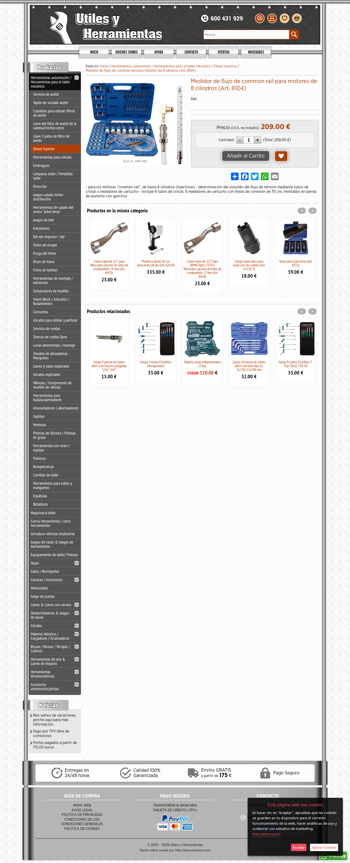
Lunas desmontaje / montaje (54, 345)
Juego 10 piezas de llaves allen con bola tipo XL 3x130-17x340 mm (249, 365)
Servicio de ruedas (46, 328)
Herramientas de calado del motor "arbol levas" (53, 209)
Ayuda (159, 52)
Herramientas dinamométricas (42, 674)
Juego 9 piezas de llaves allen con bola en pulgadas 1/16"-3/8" (109, 365)
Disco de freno (43, 261)
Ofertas (224, 52)
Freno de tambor (45, 270)
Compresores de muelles (51, 291)
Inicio (94, 52)
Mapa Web (82, 805)
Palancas (39, 458)
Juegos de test (43, 220)
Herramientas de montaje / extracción (53, 280)
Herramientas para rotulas (52, 157)
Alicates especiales (46, 374)
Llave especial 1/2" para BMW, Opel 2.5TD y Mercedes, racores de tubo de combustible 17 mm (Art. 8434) (202, 269)
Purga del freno (44, 253)
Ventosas (39, 424)
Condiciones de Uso (82, 819)
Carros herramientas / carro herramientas (51, 523)
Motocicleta (39, 588)
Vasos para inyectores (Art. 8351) (295, 263)
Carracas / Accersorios (47, 579)
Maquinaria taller (43, 512)
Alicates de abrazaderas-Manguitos (51, 355)
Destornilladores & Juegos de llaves (50, 615)
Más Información (266, 834)
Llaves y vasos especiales (51, 366)
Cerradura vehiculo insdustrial (53, 533)
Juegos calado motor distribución (48, 197)
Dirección (40, 186)
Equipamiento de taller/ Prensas (54, 554)
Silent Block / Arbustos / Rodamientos (51, 301)
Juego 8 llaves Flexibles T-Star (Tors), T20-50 (296, 363)
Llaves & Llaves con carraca (51, 604)
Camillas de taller (46, 475)
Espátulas (40, 496)
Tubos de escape (45, 245)
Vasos (35, 563)
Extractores (41, 228)
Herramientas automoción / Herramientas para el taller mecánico (51, 82)
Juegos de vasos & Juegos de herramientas (52, 544)
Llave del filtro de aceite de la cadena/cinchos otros (54, 125)
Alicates (36, 625)
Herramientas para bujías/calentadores (47, 397)
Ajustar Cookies (324, 847)
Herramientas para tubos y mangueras (52, 485)
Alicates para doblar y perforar (55, 320)
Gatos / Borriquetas (45, 571)
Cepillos (39, 416)
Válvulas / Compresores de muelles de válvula (52, 385)
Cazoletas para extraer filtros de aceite (54, 113)
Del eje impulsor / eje (49, 236)
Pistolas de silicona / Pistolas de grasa (54, 435)
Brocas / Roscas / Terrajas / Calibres (50, 648)
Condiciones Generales (82, 824)
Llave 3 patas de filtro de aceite (51, 138)
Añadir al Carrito (246, 156)
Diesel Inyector (44, 148)
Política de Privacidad (82, 815)
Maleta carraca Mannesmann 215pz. (202, 363)
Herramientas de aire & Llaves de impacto (48, 661)
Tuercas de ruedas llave (50, 336)
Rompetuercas (43, 466)
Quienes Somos (126, 52)
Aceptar (299, 847)
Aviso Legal (82, 810)
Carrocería (40, 311)
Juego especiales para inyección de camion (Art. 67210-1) (249, 265)
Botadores (40, 504)
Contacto (191, 52)
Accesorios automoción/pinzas (45, 686)
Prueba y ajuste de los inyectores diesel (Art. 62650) (156, 263)
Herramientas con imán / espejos (51, 448)
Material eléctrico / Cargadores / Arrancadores (50, 636)
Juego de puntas (43, 596)
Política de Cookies (82, 829)
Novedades (256, 52)
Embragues (41, 165)
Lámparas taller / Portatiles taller (53, 176)
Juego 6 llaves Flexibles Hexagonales (155, 363)
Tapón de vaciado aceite (50, 102)
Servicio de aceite (46, 94)
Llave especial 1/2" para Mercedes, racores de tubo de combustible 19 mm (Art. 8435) (109, 267)
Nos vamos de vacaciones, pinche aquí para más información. (54, 719)
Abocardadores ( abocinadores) (55, 408)
